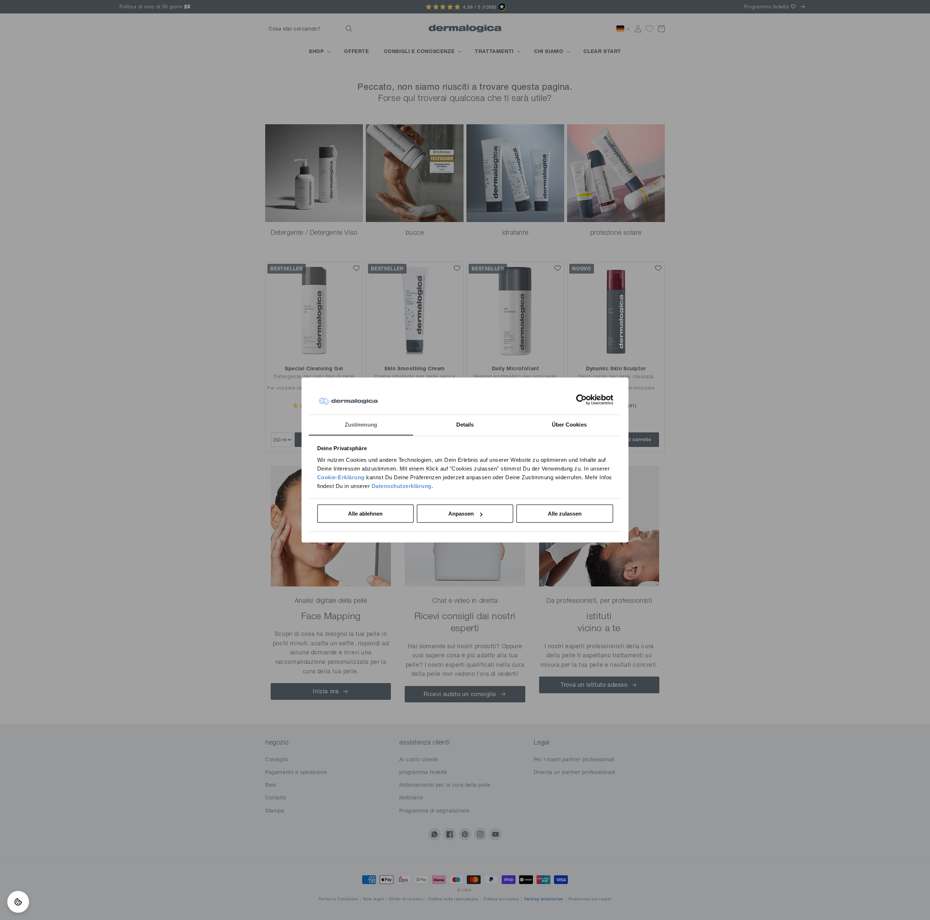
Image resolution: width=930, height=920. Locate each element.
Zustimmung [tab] (361, 424)
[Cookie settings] (18, 902)
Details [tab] (465, 424)
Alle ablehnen (365, 514)
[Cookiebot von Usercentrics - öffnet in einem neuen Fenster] (581, 399)
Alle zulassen (565, 514)
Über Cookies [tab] (569, 424)
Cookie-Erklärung (341, 477)
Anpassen (461, 514)
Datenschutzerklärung (402, 486)
